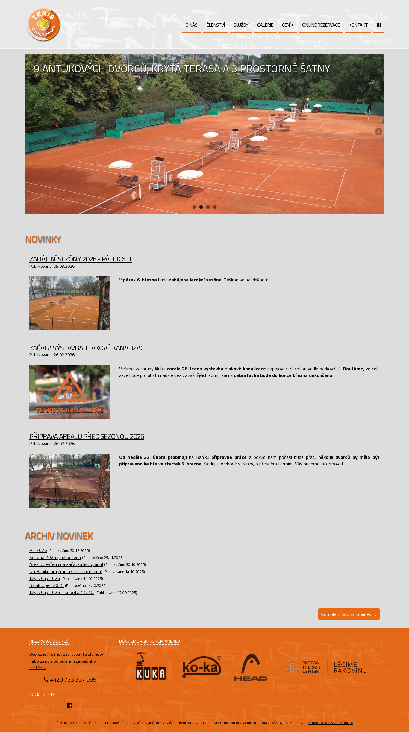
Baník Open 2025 (46, 585)
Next (378, 131)
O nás (191, 24)
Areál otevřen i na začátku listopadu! (66, 564)
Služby (241, 24)
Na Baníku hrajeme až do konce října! (65, 571)
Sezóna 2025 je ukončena (55, 557)
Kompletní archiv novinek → (349, 614)
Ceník (287, 24)
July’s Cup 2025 (44, 578)
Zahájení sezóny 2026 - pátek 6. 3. (80, 258)
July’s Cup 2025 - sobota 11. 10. (61, 592)
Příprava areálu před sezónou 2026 (86, 436)
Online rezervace (321, 24)
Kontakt (358, 24)
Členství (215, 24)
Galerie (265, 24)
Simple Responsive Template (330, 722)
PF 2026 (38, 550)
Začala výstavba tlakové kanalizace (88, 347)
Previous (30, 131)
